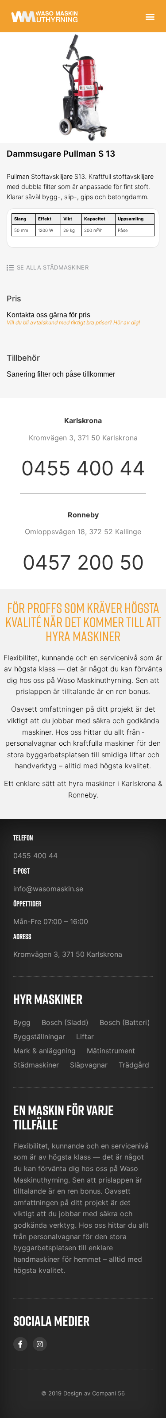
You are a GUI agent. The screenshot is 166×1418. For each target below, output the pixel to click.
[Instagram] (40, 1344)
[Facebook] (20, 1344)
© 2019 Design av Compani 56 (83, 1393)
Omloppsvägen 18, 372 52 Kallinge (83, 531)
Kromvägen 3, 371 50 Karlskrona (83, 437)
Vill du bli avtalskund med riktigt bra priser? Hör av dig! (73, 322)
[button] (150, 16)
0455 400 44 (83, 468)
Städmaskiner (66, 267)
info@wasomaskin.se (48, 888)
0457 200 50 (83, 562)
